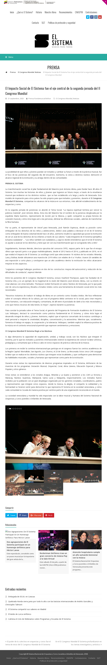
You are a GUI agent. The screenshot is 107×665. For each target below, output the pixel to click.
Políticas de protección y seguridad (61, 22)
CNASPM (79, 12)
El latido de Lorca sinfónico (19, 614)
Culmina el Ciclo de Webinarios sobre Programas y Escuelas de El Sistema (39, 619)
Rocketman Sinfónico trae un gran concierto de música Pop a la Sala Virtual (53, 556)
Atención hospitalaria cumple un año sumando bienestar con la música (86, 555)
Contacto (35, 22)
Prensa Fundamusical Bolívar (39, 98)
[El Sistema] (53, 41)
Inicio (12, 12)
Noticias (76, 98)
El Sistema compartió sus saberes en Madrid (27, 609)
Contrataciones (91, 12)
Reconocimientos (65, 12)
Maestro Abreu (50, 12)
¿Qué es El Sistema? (25, 12)
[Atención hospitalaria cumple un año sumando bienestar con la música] (86, 539)
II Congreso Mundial (64, 98)
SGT (43, 22)
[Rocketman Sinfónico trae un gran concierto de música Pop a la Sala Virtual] (53, 540)
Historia (39, 12)
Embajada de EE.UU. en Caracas (21, 596)
